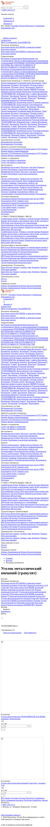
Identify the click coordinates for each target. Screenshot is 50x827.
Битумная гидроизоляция (11, 59)
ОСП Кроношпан (28, 149)
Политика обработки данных (36, 800)
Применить (5, 611)
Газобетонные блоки (9, 219)
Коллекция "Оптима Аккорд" (32, 85)
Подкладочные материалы (20, 92)
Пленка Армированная (10, 286)
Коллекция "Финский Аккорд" (14, 107)
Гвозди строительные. (10, 179)
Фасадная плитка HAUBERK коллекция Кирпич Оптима (24, 599)
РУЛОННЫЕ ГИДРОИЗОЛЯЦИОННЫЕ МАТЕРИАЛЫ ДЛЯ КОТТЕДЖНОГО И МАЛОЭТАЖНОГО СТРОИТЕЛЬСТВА (24, 65)
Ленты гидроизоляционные (25, 61)
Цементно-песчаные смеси (36, 227)
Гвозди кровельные (9, 83)
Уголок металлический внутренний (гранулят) (20, 598)
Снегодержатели (35, 105)
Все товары (5, 798)
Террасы (43, 267)
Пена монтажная (27, 225)
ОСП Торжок (41, 149)
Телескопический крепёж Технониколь (30, 185)
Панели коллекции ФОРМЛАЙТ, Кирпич (24, 605)
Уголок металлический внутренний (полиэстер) (24, 602)
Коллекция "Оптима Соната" (13, 87)
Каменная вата (14, 250)
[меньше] (2, 726)
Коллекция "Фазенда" (35, 87)
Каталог (9, 560)
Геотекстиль (6, 40)
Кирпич (4, 221)
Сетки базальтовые (9, 209)
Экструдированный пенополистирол (16, 254)
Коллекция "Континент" (38, 96)
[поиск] (26, 7)
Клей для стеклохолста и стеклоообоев (21, 223)
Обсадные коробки (9, 270)
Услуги (4, 279)
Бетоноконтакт (7, 142)
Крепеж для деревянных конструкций (21, 180)
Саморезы (12, 183)
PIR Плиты (5, 247)
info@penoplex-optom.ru (10, 815)
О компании (39, 26)
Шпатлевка (5, 230)
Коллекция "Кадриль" (10, 85)
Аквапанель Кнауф (9, 199)
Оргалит (4, 149)
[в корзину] (3, 729)
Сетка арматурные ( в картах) (13, 207)
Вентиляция (34, 109)
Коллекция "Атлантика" (18, 109)
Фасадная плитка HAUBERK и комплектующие (21, 47)
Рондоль (4, 183)
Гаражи (16, 267)
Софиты (34, 94)
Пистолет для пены (29, 167)
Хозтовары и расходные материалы (22, 169)
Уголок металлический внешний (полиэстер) (26, 596)
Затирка (37, 219)
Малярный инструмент (10, 167)
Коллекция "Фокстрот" (27, 98)
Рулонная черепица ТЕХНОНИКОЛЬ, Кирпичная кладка (17, 101)
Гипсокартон (6, 201)
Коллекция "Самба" (9, 98)
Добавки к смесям (26, 219)
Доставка (15, 26)
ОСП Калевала (14, 149)
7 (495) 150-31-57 (8, 10)
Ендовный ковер (24, 83)
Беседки (9, 267)
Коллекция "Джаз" (39, 83)
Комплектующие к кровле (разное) (15, 89)
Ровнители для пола (9, 227)
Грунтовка (18, 142)
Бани (3, 267)
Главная (9, 558)
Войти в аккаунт (10, 38)
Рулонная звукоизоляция (28, 252)
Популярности (30, 633)
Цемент (21, 227)
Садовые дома (25, 267)
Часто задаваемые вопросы (12, 800)
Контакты (30, 26)
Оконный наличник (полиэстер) (21, 590)
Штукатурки (16, 230)
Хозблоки (36, 267)
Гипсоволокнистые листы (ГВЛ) (30, 199)
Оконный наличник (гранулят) (13, 585)
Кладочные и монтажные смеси (21, 221)
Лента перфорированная (33, 181)
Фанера (4, 151)
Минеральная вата (28, 250)
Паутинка (5, 214)
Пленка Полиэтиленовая (31, 286)
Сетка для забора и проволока (13, 160)
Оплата (22, 26)
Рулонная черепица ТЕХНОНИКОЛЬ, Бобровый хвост (24, 93)
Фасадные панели (8, 49)
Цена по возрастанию (12, 633)
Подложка (13, 252)
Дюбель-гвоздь (26, 179)
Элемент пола (22, 201)
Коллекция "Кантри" (18, 96)
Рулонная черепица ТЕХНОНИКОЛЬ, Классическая (25, 103)
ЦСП (14, 201)
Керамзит (45, 219)
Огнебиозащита (7, 212)
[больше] (29, 726)
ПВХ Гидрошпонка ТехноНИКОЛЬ (16, 42)
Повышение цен (8, 28)
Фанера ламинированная (18, 151)
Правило (40, 167)
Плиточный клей (41, 225)
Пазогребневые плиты (10, 225)
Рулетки (4, 169)
